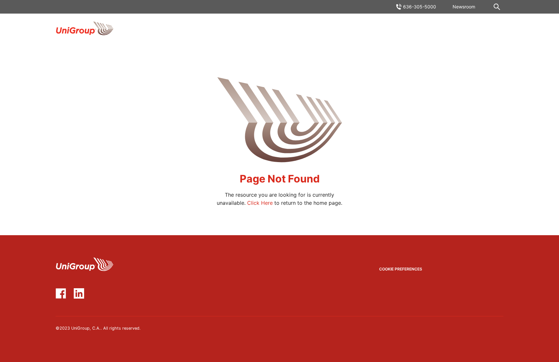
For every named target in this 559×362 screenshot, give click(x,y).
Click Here (260, 203)
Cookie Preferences (400, 269)
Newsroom (464, 6)
